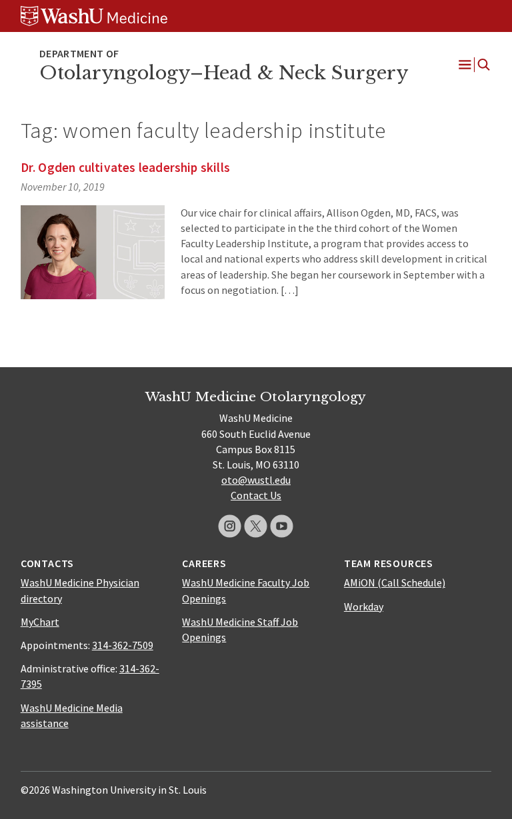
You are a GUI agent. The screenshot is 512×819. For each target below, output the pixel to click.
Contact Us (256, 495)
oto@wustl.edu (256, 479)
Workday (363, 606)
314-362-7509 (122, 645)
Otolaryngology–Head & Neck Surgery (223, 73)
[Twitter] (255, 526)
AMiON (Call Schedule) (394, 582)
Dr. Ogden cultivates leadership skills (125, 167)
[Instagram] (229, 526)
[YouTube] (281, 526)
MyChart (40, 621)
